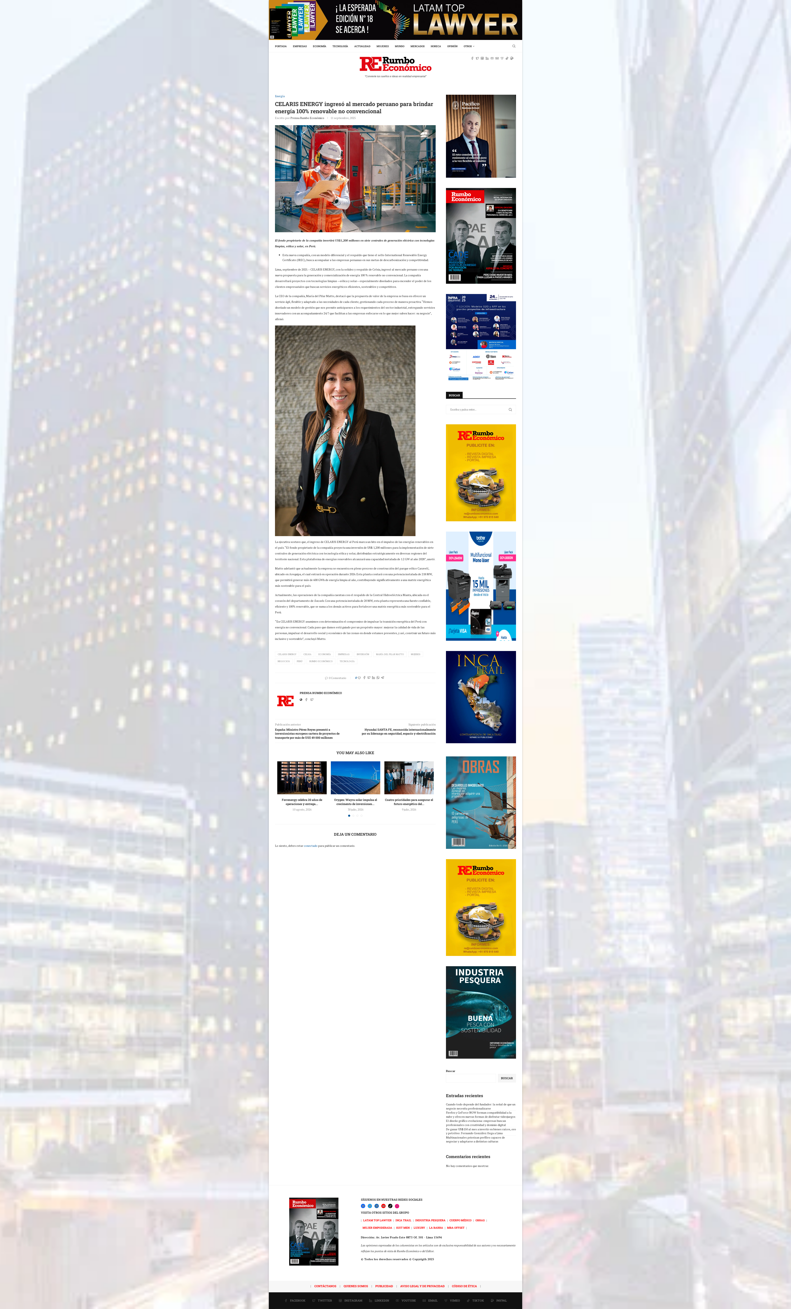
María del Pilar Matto (390, 654)
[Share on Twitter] (368, 678)
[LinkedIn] (376, 1206)
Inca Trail (403, 1220)
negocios (284, 661)
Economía (319, 46)
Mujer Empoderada (377, 1228)
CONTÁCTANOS (325, 1286)
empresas (344, 654)
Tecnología (340, 46)
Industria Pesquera (430, 1220)
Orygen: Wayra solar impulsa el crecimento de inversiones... (355, 802)
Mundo (399, 46)
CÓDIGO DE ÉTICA (464, 1286)
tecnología (347, 661)
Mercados (418, 46)
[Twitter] (370, 1206)
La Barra (436, 1228)
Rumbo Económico (321, 661)
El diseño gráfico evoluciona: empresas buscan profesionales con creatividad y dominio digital (476, 1123)
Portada (281, 46)
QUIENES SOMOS (356, 1286)
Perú (299, 661)
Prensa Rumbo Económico (307, 118)
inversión (363, 654)
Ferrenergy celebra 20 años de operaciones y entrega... (302, 802)
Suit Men (403, 1228)
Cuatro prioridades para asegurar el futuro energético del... (409, 802)
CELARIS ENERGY (287, 654)
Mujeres (383, 46)
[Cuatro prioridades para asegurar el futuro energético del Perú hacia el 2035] (409, 777)
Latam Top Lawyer (377, 1220)
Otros (468, 46)
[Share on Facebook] (364, 678)
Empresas (300, 46)
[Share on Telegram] (382, 678)
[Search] (514, 46)
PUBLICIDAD (384, 1286)
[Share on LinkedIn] (373, 678)
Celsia (307, 654)
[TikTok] (390, 1206)
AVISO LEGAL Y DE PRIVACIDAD (422, 1286)
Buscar (450, 1071)
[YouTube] (383, 1206)
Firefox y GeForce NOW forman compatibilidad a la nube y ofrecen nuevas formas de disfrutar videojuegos (480, 1115)
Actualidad (362, 46)
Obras (480, 1220)
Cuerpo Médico (460, 1220)
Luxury (419, 1228)
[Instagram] (397, 1206)
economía (324, 654)
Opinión (452, 46)
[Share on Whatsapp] (378, 678)
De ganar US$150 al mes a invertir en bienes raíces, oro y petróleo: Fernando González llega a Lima (481, 1131)
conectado (310, 846)
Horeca (436, 46)
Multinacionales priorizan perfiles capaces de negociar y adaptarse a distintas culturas (475, 1139)
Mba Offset (456, 1228)
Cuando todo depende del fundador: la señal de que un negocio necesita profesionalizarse (480, 1106)
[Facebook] (363, 1206)
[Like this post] (359, 678)
